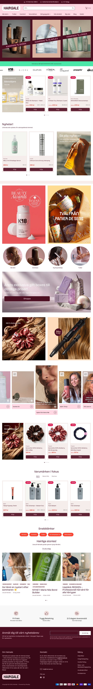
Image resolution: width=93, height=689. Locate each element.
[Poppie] (6, 456)
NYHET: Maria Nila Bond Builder (44, 591)
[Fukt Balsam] (58, 491)
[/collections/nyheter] (74, 153)
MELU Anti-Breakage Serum (12, 160)
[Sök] (73, 8)
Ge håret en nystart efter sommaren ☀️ (15, 588)
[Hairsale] (11, 8)
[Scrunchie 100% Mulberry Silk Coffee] (35, 433)
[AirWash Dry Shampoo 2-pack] (58, 86)
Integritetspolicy (83, 659)
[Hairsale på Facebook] (41, 677)
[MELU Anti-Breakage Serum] (15, 144)
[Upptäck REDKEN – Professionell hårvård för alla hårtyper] (76, 567)
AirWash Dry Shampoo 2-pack (57, 100)
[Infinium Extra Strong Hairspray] (41, 144)
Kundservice (82, 673)
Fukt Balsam (52, 505)
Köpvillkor (81, 656)
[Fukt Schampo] (80, 491)
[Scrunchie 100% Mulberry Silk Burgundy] (58, 433)
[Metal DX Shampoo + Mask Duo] (35, 86)
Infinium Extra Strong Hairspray (40, 160)
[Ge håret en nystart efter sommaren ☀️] (16, 567)
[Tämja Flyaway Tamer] (13, 491)
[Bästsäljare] (6, 108)
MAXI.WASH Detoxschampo (79, 100)
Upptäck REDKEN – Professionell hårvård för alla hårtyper (75, 590)
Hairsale (15, 684)
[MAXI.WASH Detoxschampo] (80, 86)
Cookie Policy (82, 662)
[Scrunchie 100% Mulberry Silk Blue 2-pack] (80, 433)
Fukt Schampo (75, 505)
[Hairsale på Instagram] (44, 677)
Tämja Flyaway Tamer (10, 505)
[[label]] (16, 39)
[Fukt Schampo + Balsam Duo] (35, 491)
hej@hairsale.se (62, 658)
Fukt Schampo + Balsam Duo (35, 505)
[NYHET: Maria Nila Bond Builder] (46, 567)
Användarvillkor (83, 670)
